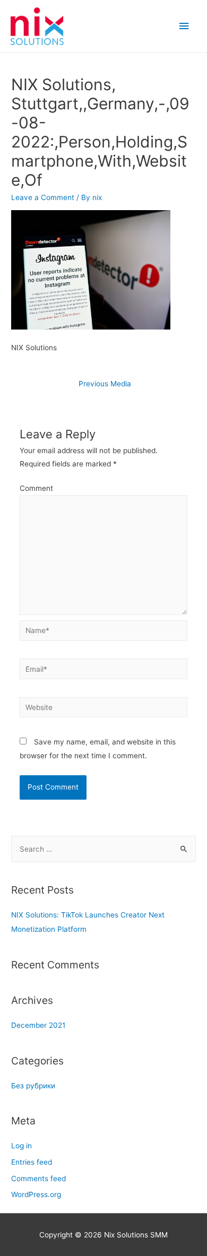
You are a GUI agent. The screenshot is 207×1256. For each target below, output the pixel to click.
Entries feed (31, 1162)
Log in (21, 1145)
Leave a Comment (42, 197)
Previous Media (105, 383)
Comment (36, 488)
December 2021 (38, 1025)
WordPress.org (36, 1194)
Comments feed (38, 1178)
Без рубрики (33, 1085)
